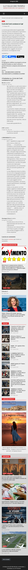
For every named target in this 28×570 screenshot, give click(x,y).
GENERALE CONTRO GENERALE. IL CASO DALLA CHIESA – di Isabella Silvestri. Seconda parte (6, 374)
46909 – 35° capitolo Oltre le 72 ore (6, 347)
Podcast (5, 521)
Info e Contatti (6, 559)
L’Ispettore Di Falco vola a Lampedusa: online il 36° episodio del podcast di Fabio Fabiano (6, 330)
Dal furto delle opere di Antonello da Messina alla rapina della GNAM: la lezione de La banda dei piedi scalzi (14, 467)
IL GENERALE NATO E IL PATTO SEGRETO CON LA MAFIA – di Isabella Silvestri (6, 356)
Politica (4, 309)
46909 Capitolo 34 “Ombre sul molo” (6, 365)
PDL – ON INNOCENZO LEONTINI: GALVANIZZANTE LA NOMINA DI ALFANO (13, 72)
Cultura (4, 288)
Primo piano (9, 473)
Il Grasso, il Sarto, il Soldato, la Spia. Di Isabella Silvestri (6, 339)
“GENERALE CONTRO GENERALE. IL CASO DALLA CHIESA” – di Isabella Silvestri (6, 392)
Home (3, 18)
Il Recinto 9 (14, 281)
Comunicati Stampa (7, 498)
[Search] (24, 13)
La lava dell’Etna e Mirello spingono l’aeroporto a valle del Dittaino (14, 540)
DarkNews (10, 568)
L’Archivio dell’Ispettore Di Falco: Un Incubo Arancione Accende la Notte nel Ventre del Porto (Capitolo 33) (6, 383)
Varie (3, 21)
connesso (10, 239)
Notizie (4, 473)
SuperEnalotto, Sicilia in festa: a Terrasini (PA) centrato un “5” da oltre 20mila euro (14, 492)
